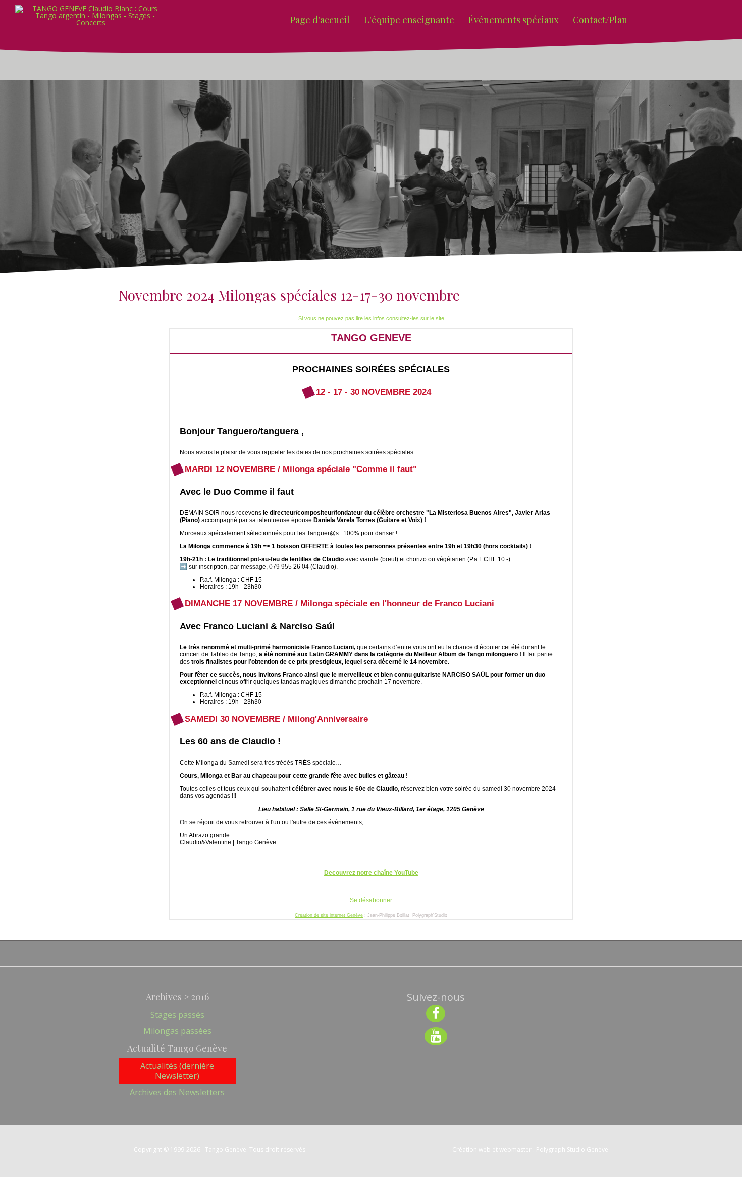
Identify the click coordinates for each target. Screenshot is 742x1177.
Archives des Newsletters (177, 1092)
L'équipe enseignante (409, 20)
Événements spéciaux (513, 20)
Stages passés (177, 1014)
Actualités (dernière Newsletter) (177, 1070)
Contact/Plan (600, 20)
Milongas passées (177, 1031)
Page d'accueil (320, 20)
